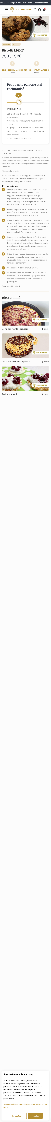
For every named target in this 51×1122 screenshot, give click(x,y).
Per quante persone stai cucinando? (24, 87)
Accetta (35, 1116)
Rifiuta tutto (17, 1116)
